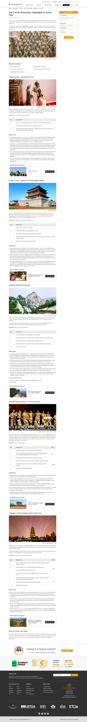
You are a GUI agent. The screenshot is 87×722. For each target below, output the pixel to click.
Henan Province (41, 434)
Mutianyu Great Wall (21, 608)
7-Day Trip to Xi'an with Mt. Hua (16, 69)
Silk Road (41, 435)
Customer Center (46, 686)
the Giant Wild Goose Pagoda (31, 261)
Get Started (66, 650)
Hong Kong (19, 690)
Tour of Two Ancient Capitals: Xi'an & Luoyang (35, 503)
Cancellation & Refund (48, 690)
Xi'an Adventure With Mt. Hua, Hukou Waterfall (34, 392)
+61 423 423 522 (69, 693)
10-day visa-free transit (36, 216)
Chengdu (11, 690)
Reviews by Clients (30, 690)
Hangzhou (11, 692)
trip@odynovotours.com (21, 637)
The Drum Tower (42, 248)
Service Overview (29, 694)
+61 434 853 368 (69, 691)
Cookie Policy (70, 719)
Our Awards (28, 692)
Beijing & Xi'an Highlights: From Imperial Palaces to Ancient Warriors (34, 622)
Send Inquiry (69, 37)
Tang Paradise (47, 251)
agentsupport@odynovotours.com (69, 697)
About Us (28, 686)
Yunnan (18, 688)
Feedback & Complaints (48, 692)
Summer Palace (36, 610)
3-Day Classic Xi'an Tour (15, 66)
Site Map (76, 719)
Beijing (26, 592)
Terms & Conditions (47, 688)
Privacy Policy (64, 719)
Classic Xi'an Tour (32, 171)
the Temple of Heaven (17, 598)
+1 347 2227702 (69, 690)
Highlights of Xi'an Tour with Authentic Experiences (35, 275)
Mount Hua (28, 353)
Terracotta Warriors (25, 137)
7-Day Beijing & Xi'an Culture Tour (17, 71)
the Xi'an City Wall (17, 143)
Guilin (18, 686)
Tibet (18, 694)
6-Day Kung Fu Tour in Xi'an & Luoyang (42, 69)
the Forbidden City (45, 592)
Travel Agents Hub (30, 688)
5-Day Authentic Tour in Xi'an (40, 66)
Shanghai (11, 688)
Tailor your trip (44, 635)
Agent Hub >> (75, 1)
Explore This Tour (50, 171)
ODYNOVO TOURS (23, 719)
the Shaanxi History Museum (28, 478)
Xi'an (43, 22)
